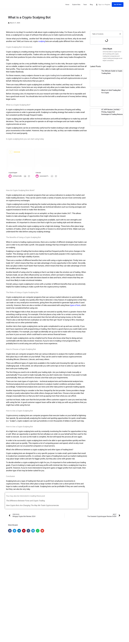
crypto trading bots (52, 75)
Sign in (100, 4)
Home (67, 4)
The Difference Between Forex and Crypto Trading (25, 501)
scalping (41, 41)
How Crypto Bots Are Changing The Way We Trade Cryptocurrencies (32, 505)
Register (107, 4)
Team (85, 4)
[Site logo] (8, 4)
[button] (120, 34)
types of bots (75, 305)
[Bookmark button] (29, 176)
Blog (91, 4)
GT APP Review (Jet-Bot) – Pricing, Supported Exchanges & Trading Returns (112, 112)
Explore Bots (76, 4)
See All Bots (117, 4)
